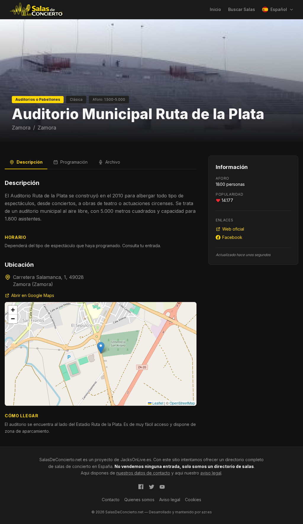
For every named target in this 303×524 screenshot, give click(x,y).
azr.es (207, 512)
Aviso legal (169, 499)
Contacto (111, 499)
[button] (100, 348)
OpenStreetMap (182, 402)
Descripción (30, 161)
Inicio (215, 9)
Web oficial (233, 228)
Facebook (232, 237)
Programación (74, 161)
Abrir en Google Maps (32, 295)
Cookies (193, 499)
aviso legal (210, 472)
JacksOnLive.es (135, 459)
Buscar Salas (241, 9)
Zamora (21, 127)
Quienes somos (139, 499)
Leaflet (157, 402)
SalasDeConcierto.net (60, 459)
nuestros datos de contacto (143, 472)
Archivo (112, 161)
